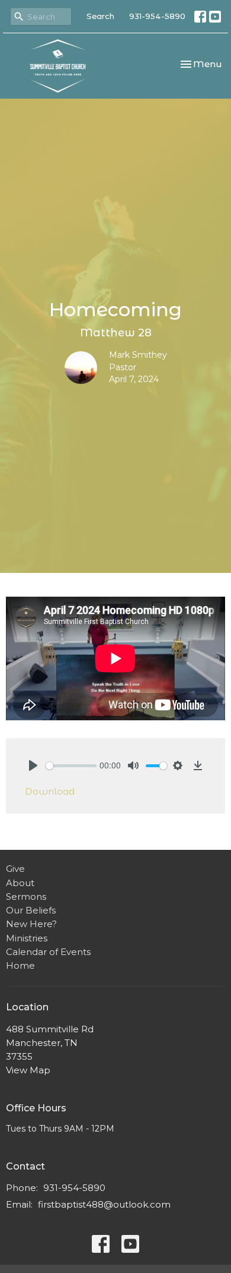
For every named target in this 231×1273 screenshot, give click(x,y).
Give (15, 868)
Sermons (26, 896)
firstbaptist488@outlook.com (104, 1204)
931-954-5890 (157, 16)
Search (100, 16)
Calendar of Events (48, 951)
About (20, 882)
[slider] (71, 765)
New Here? (31, 923)
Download (50, 791)
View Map (28, 1070)
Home (20, 965)
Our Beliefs (31, 910)
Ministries (26, 938)
